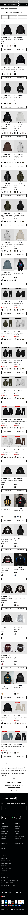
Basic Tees (3, 838)
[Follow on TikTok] (21, 892)
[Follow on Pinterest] (13, 892)
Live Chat (18, 787)
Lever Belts (4, 828)
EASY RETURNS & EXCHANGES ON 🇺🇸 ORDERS (14, 1)
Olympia (17, 841)
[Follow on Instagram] (10, 892)
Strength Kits (4, 843)
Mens (2, 846)
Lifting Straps (4, 833)
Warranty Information (6, 868)
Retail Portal (18, 838)
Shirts (5, 17)
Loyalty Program (19, 843)
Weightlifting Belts (5, 826)
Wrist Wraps (4, 836)
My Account (4, 858)
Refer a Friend (18, 846)
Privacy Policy (4, 865)
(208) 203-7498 (11, 787)
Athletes (17, 833)
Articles (17, 831)
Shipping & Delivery (5, 860)
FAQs (2, 873)
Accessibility (4, 870)
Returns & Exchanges (6, 863)
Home (2, 8)
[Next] (26, 1)
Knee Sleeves (4, 831)
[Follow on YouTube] (17, 892)
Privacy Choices (16, 909)
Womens (3, 848)
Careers (17, 828)
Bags (2, 841)
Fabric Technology (19, 836)
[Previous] (1, 1)
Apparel (6, 8)
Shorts (13, 17)
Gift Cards (3, 851)
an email (7, 887)
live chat (13, 887)
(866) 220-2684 (11, 885)
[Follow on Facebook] (2, 892)
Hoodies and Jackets (13, 8)
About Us (17, 826)
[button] (5, 122)
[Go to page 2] (17, 759)
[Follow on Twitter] (6, 892)
